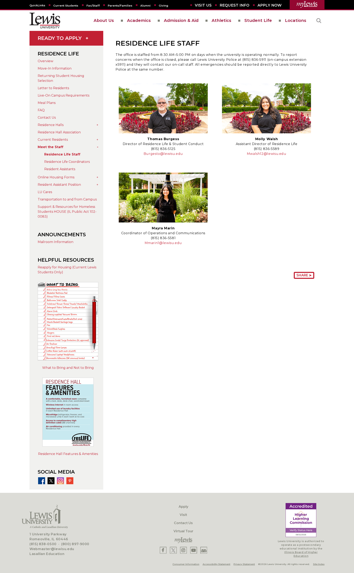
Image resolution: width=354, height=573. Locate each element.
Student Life (258, 20)
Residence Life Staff (62, 154)
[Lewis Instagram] (183, 550)
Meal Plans (47, 103)
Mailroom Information (55, 242)
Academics (139, 20)
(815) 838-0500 (43, 544)
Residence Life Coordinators (67, 162)
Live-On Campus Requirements (63, 95)
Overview (45, 61)
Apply (183, 507)
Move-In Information (54, 68)
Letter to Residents (53, 88)
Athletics (221, 20)
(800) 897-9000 (75, 544)
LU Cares (45, 192)
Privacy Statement (244, 564)
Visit (183, 515)
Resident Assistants (59, 169)
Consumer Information (185, 564)
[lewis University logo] (45, 20)
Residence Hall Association (59, 132)
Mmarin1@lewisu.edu (163, 243)
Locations (295, 20)
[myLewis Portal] (307, 4)
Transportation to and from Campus (67, 199)
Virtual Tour (183, 531)
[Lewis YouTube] (193, 550)
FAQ (41, 110)
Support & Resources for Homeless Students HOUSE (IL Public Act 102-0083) (67, 211)
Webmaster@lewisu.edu (52, 549)
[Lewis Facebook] (163, 550)
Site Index (318, 564)
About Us (104, 20)
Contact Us (47, 117)
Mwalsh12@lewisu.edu (266, 154)
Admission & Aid (181, 20)
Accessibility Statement (216, 564)
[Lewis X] (173, 550)
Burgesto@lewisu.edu (163, 154)
